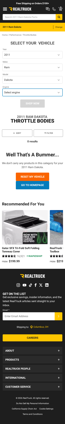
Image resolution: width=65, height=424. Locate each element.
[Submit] (58, 316)
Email (6, 310)
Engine (6, 87)
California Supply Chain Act (24, 409)
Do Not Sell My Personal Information (32, 403)
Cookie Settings (46, 409)
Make (5, 62)
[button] (32, 350)
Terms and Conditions (32, 414)
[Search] (59, 17)
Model (5, 74)
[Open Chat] (48, 9)
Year (5, 49)
